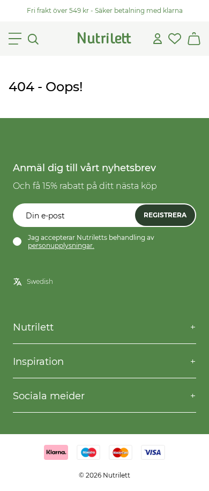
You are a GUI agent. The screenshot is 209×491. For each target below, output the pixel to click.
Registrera (165, 215)
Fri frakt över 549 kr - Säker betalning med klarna (105, 10)
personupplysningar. (61, 245)
